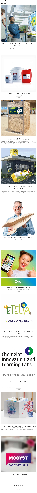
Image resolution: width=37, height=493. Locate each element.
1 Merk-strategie (11, 95)
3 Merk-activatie (25, 95)
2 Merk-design (18, 95)
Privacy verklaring (18, 489)
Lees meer (18, 97)
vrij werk (29, 334)
